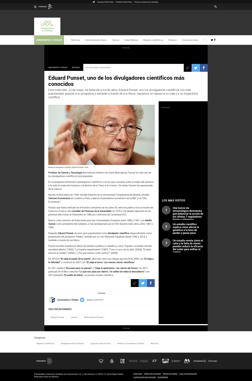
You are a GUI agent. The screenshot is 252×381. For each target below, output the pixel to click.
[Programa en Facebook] (215, 40)
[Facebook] (204, 68)
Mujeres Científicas (45, 343)
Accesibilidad (163, 377)
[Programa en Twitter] (212, 40)
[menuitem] (76, 40)
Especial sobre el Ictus (100, 343)
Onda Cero (165, 361)
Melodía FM (187, 361)
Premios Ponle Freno (124, 2)
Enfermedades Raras (96, 40)
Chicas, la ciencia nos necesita (146, 2)
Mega (144, 361)
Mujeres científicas (153, 40)
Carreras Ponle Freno (105, 2)
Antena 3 (101, 361)
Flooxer (212, 361)
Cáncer (115, 40)
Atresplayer (199, 361)
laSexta (111, 361)
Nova (133, 361)
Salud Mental (131, 40)
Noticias (75, 40)
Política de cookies (170, 373)
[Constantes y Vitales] (47, 26)
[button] (66, 40)
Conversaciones (190, 40)
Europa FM (176, 361)
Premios (172, 40)
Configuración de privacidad (144, 377)
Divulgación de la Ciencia (72, 343)
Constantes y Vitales (57, 67)
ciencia (74, 317)
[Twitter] (196, 68)
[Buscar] (215, 6)
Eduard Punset (57, 317)
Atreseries (154, 361)
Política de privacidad (152, 373)
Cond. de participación (188, 373)
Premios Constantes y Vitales (130, 343)
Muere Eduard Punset (93, 317)
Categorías (40, 337)
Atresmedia (44, 361)
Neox (122, 361)
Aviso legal (137, 373)
